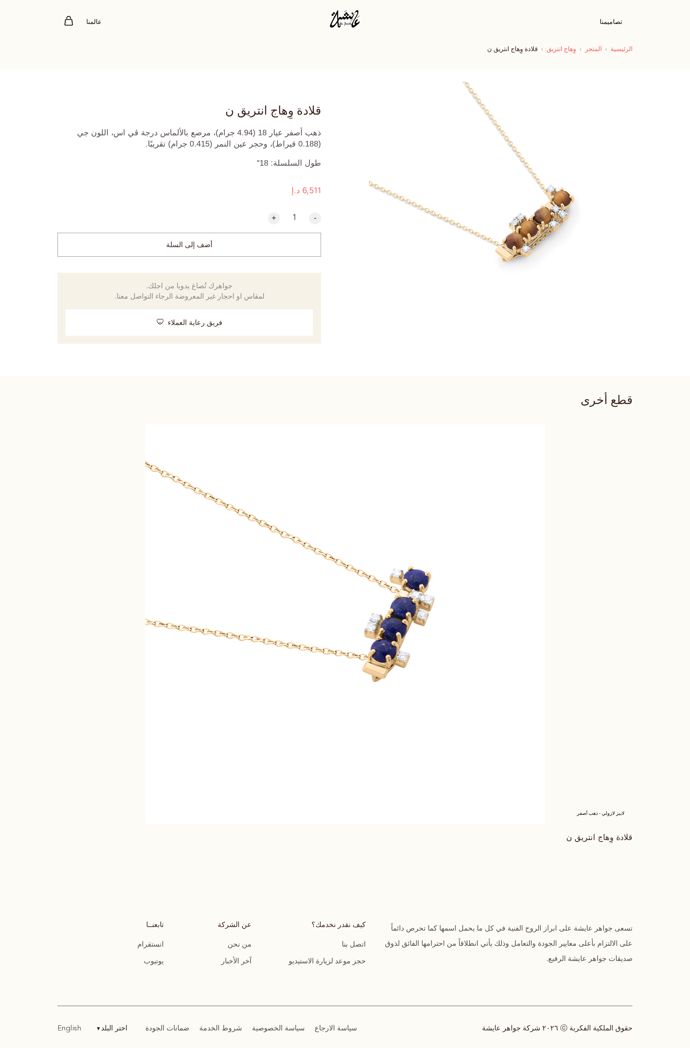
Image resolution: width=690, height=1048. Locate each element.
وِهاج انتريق (561, 49)
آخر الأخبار (236, 961)
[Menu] (69, 22)
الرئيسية (621, 49)
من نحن (240, 944)
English (69, 1028)
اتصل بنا (354, 944)
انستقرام (150, 944)
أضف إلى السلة (189, 245)
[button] (189, 322)
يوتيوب (154, 961)
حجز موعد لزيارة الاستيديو (327, 961)
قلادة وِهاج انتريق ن (599, 837)
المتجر (593, 49)
